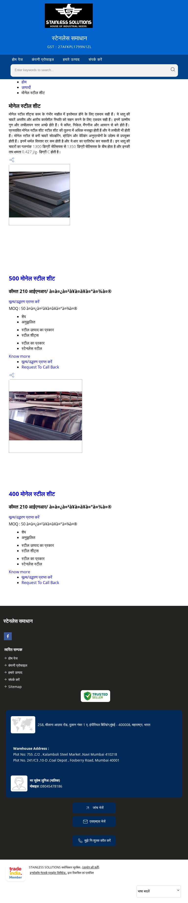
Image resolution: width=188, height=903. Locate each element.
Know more (19, 356)
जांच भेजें (98, 807)
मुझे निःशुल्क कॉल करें (97, 840)
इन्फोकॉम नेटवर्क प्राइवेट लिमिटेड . (48, 873)
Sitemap (15, 686)
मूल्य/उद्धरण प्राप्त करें (24, 301)
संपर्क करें (95, 59)
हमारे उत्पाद (71, 59)
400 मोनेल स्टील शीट (32, 494)
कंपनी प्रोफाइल (43, 59)
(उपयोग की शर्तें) (90, 867)
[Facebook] (8, 638)
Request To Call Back (40, 367)
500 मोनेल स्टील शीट (32, 278)
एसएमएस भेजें (98, 821)
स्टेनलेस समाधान (69, 41)
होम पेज (17, 59)
